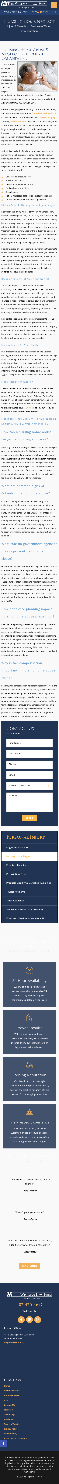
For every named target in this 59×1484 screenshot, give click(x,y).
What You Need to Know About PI (25, 919)
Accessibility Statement (15, 1438)
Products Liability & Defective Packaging (28, 883)
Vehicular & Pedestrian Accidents (24, 910)
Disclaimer (9, 1419)
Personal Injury (25, 837)
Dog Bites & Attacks (17, 848)
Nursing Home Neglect (19, 857)
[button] (3, 1443)
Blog (6, 1400)
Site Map (8, 1410)
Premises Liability (16, 865)
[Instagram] (37, 1319)
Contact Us (9, 1405)
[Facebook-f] (21, 1319)
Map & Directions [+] (14, 1342)
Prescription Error (16, 874)
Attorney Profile (12, 1391)
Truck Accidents (15, 901)
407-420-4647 (47, 12)
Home (7, 1386)
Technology (9, 1414)
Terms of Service (12, 1424)
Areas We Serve (11, 1395)
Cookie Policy (10, 1434)
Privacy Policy (10, 1429)
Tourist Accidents (15, 892)
